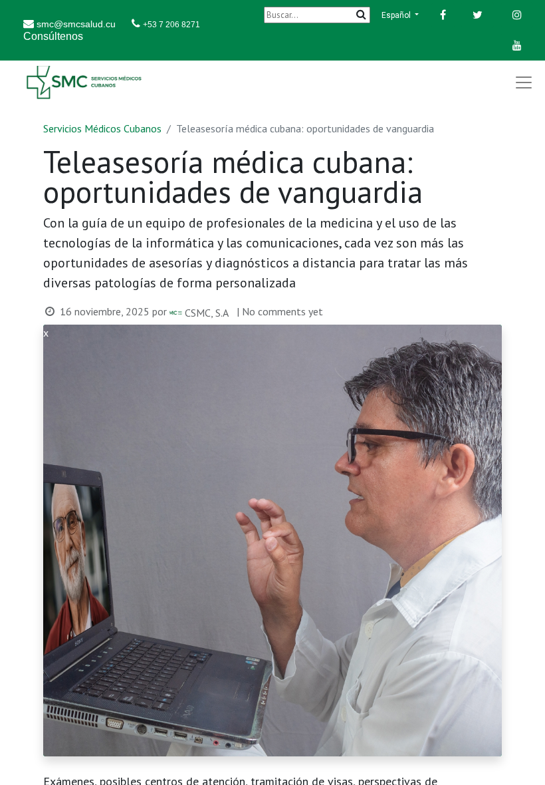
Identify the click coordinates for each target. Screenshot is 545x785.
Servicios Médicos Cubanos (102, 128)
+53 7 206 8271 (171, 24)
